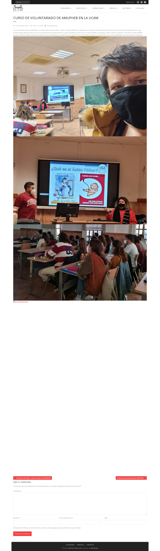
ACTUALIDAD (140, 8)
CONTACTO (90, 545)
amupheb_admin (23, 26)
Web (106, 518)
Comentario (17, 491)
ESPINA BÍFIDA (65, 8)
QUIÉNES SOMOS (97, 8)
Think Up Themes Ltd (74, 548)
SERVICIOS (113, 8)
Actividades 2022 (52, 26)
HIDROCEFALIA (81, 8)
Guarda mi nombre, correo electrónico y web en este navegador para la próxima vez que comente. (48, 528)
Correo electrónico (66, 518)
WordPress (94, 548)
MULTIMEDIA (127, 8)
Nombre (16, 518)
